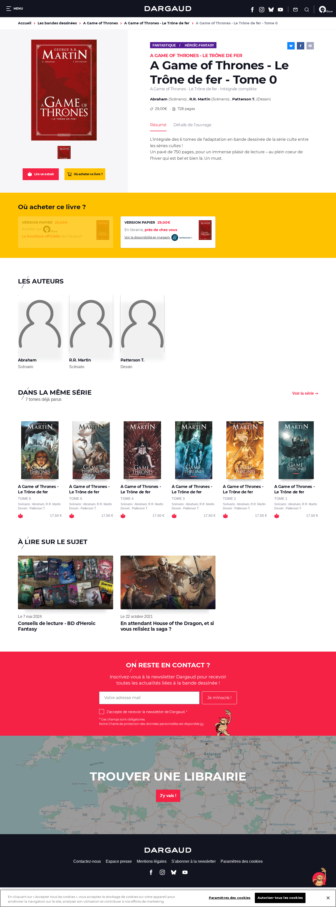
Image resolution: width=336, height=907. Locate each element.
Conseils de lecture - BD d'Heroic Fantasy (56, 626)
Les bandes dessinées (57, 23)
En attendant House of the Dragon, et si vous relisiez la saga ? (167, 626)
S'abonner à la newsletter (193, 861)
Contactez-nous (87, 861)
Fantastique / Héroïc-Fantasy (183, 45)
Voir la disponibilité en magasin (147, 237)
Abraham (159, 99)
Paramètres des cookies (242, 861)
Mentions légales (152, 861)
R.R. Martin (199, 99)
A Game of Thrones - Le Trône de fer (156, 23)
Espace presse (119, 861)
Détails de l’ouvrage (192, 125)
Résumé (158, 125)
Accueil (24, 23)
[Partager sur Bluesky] (291, 45)
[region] (168, 898)
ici (201, 724)
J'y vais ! (168, 795)
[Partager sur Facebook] (300, 45)
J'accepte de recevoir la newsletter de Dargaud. (146, 712)
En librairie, (150, 230)
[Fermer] (328, 897)
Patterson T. (243, 99)
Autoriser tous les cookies (280, 898)
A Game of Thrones (100, 23)
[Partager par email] (310, 45)
